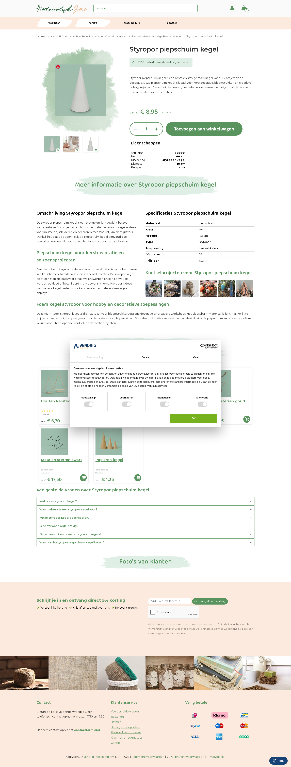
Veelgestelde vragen (125, 711)
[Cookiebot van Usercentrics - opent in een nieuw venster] (203, 346)
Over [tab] (196, 357)
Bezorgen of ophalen (125, 727)
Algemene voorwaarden (148, 756)
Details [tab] (145, 357)
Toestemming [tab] (95, 357)
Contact (172, 23)
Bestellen (117, 716)
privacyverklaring (206, 624)
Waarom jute (132, 23)
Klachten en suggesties (126, 737)
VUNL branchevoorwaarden (185, 756)
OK (194, 418)
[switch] (126, 404)
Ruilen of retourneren (126, 732)
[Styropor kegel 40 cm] (52, 144)
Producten (53, 23)
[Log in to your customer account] (232, 8)
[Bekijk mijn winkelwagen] (246, 6)
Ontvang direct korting (210, 601)
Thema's (92, 23)
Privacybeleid (215, 756)
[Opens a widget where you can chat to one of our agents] (278, 761)
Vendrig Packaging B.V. (98, 756)
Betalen (116, 722)
